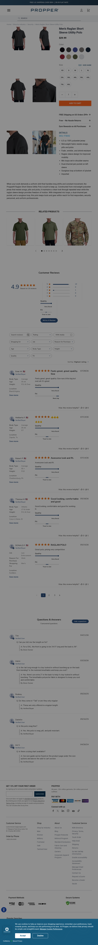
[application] (49, 932)
